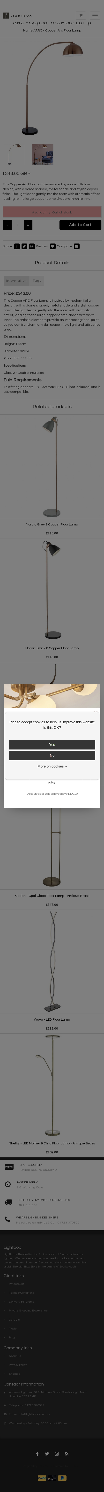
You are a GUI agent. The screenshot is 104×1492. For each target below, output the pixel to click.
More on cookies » (52, 766)
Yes (52, 745)
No (52, 755)
